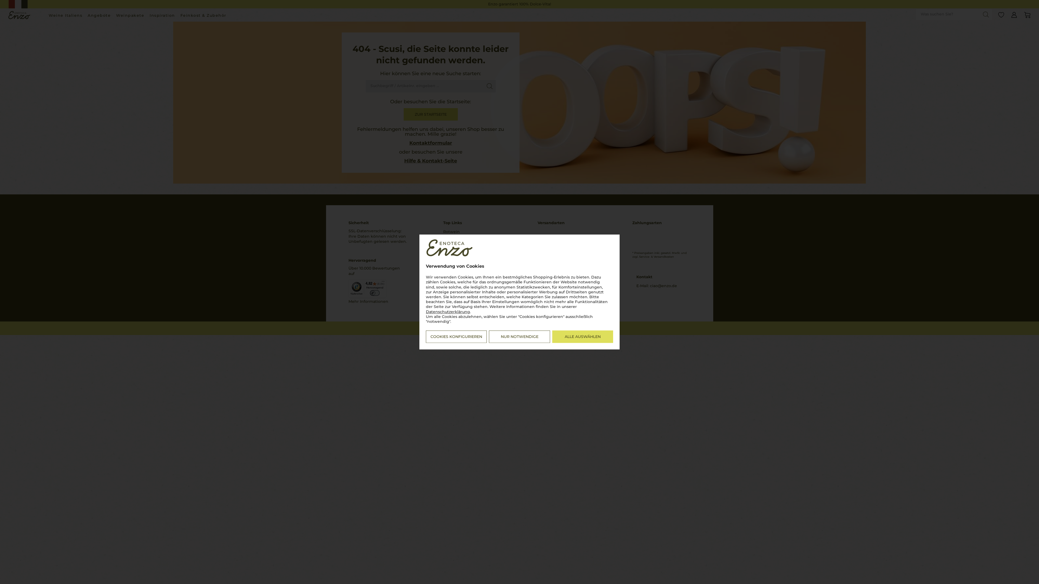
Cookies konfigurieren (456, 336)
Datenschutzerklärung (448, 311)
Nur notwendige (519, 336)
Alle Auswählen (583, 336)
